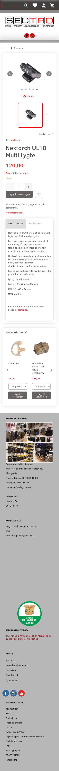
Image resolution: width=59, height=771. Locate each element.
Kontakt (9, 713)
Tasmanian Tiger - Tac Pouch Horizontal (38, 368)
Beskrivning (16, 223)
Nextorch (15, 139)
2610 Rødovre (13, 505)
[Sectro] (29, 21)
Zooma (30, 96)
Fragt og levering (14, 722)
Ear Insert (14, 363)
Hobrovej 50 (12, 501)
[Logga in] (43, 5)
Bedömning (35, 223)
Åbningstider (12, 708)
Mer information (14, 212)
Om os (9, 727)
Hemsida (22, 309)
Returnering (11, 759)
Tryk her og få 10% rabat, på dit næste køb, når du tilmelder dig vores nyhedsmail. (29, 637)
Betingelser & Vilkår (15, 731)
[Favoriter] (35, 5)
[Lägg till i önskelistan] (39, 194)
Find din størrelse (14, 741)
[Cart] (52, 5)
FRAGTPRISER (13, 755)
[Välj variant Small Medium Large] (17, 386)
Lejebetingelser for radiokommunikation (25, 736)
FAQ (8, 745)
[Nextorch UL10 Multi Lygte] (29, 74)
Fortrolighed (11, 718)
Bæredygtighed (13, 750)
